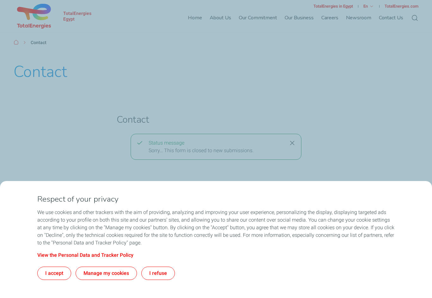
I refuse (158, 273)
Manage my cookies (106, 273)
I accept (54, 273)
